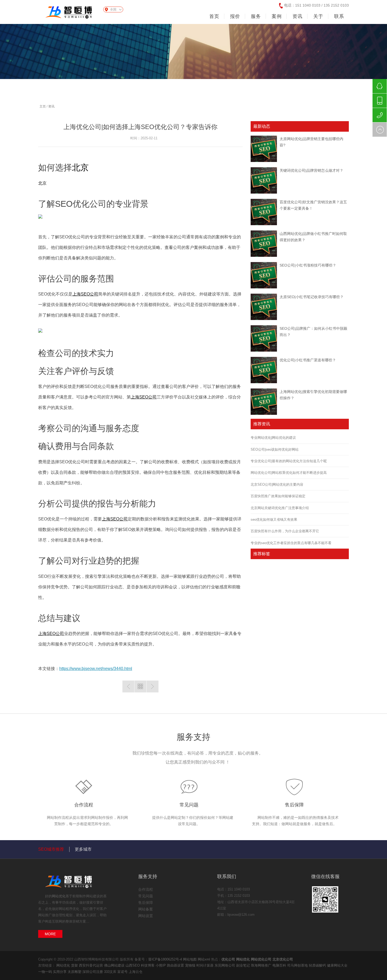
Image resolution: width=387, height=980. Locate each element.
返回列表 (140, 686)
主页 (42, 106)
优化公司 (228, 959)
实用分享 (60, 972)
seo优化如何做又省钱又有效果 (274, 519)
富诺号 (123, 972)
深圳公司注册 (93, 972)
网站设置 (145, 916)
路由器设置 (176, 965)
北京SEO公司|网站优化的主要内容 (277, 484)
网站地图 (190, 959)
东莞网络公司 (225, 965)
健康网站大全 (337, 965)
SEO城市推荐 (51, 849)
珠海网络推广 (261, 965)
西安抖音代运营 (91, 965)
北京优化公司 (282, 959)
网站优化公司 (261, 959)
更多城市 (83, 849)
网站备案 (145, 909)
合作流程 (83, 804)
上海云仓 (135, 972)
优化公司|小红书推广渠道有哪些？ (308, 360)
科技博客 (148, 965)
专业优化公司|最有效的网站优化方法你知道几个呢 (289, 461)
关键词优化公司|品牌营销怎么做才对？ (311, 170)
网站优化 (59, 896)
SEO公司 (85, 294)
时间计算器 (205, 965)
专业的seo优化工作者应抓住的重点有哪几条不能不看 (291, 543)
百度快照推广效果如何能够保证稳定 (278, 496)
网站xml (204, 959)
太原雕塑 (75, 972)
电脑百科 (279, 965)
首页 (214, 16)
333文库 (110, 972)
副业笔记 (243, 965)
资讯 (51, 106)
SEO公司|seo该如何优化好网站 (275, 449)
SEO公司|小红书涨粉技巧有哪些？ (308, 265)
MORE (50, 934)
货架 (75, 965)
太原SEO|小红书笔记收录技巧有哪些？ (312, 297)
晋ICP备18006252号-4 (165, 959)
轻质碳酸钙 (318, 965)
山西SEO (133, 965)
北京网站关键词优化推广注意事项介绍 (280, 508)
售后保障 (294, 804)
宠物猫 (190, 965)
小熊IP (161, 965)
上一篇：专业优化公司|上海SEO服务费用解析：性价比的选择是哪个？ (128, 686)
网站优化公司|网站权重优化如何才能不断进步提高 (289, 473)
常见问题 (189, 804)
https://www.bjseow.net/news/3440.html (95, 668)
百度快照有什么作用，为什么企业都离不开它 (285, 531)
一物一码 (45, 972)
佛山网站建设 (115, 965)
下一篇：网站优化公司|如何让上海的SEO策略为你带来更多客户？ (152, 686)
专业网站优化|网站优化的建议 (273, 438)
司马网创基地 (298, 965)
